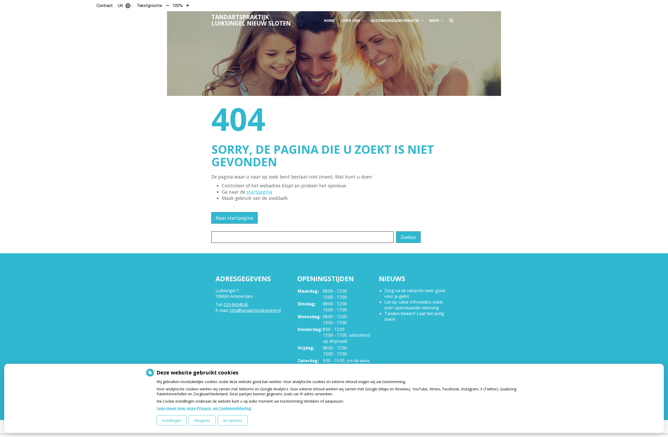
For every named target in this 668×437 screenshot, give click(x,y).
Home (329, 20)
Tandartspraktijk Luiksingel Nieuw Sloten (251, 20)
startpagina (259, 192)
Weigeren (202, 420)
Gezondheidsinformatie (395, 20)
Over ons (351, 20)
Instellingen (171, 420)
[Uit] (129, 6)
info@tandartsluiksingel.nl (255, 310)
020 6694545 (236, 304)
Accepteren (232, 420)
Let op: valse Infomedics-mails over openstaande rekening (413, 305)
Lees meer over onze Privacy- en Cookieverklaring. (204, 408)
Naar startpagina (234, 218)
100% (177, 5)
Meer (434, 20)
